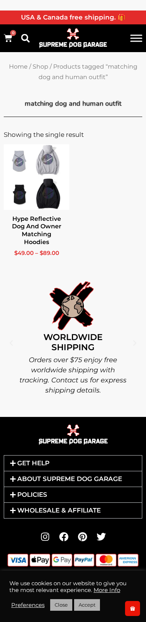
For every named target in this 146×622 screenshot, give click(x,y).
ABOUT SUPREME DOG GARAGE (69, 479)
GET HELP (33, 463)
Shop (40, 66)
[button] (25, 38)
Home (18, 66)
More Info (107, 590)
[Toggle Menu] (136, 38)
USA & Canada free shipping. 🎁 (73, 17)
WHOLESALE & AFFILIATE (59, 510)
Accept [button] (87, 605)
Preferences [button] (28, 605)
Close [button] (61, 605)
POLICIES (32, 494)
